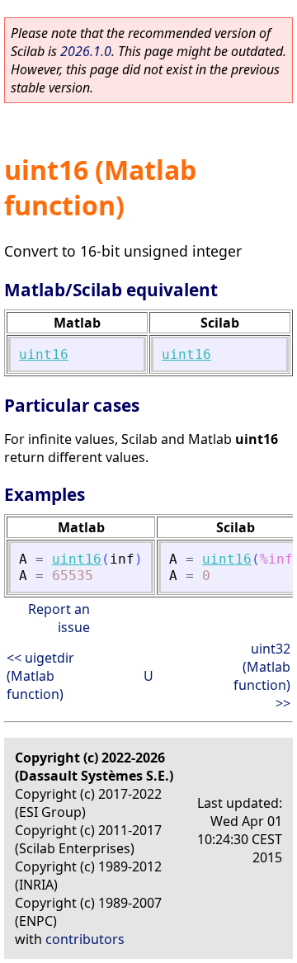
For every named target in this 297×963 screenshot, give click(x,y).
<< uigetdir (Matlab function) (40, 676)
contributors (85, 939)
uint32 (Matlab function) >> (261, 676)
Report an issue (59, 618)
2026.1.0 (85, 51)
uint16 (43, 354)
